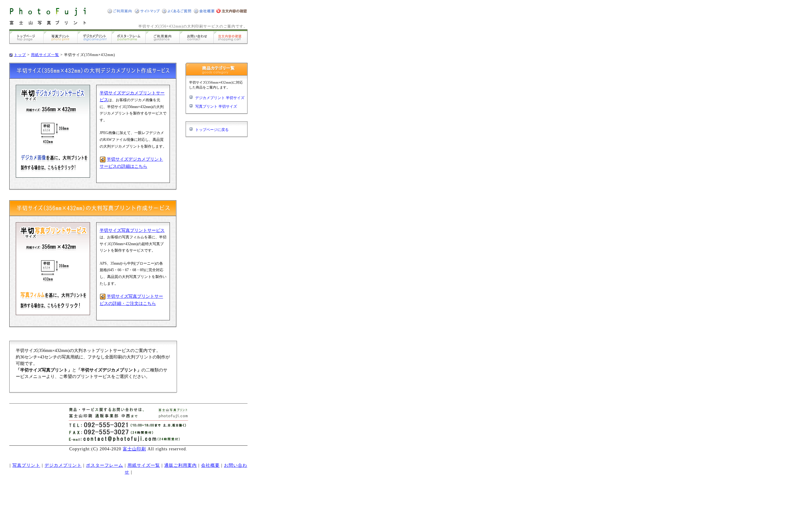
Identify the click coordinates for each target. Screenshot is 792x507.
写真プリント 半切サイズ (216, 106)
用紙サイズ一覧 (45, 55)
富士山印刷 (134, 449)
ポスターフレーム (104, 465)
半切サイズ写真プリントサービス (132, 230)
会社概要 (210, 465)
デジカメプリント (63, 465)
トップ (20, 55)
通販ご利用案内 (180, 465)
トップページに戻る (212, 130)
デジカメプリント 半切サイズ (219, 98)
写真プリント (26, 465)
